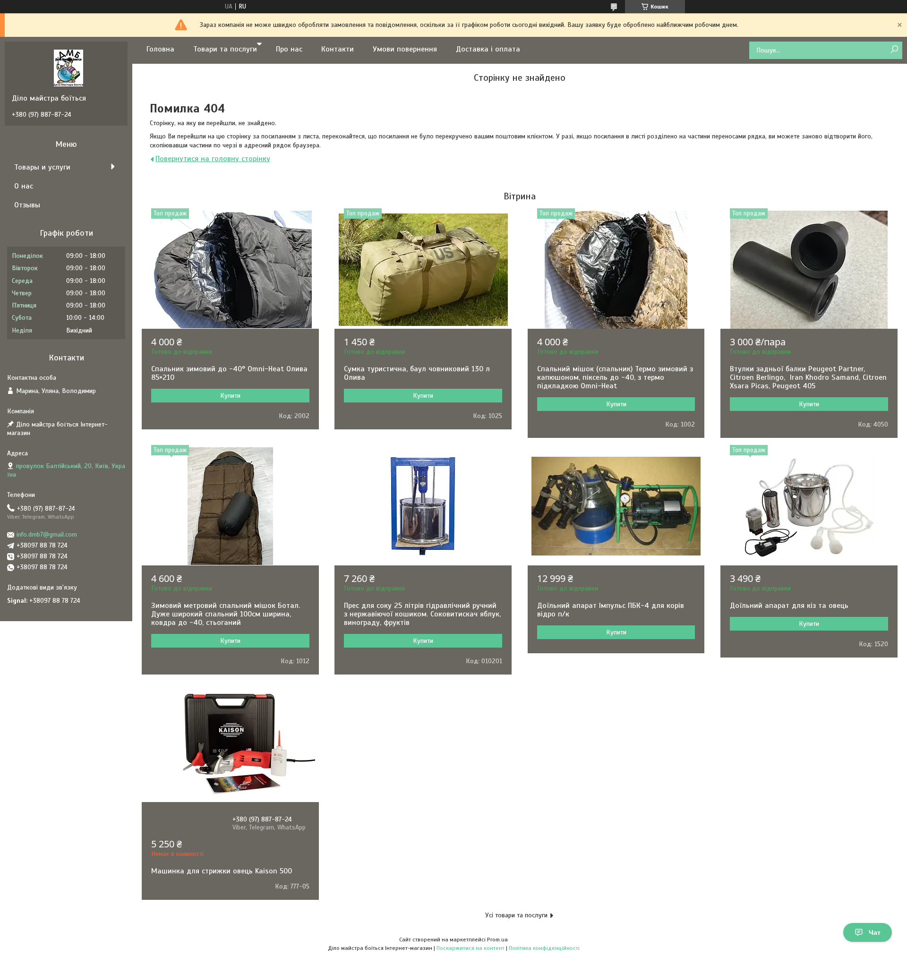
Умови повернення (405, 49)
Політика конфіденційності (544, 948)
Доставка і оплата (488, 49)
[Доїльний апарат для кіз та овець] (809, 506)
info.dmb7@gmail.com (47, 534)
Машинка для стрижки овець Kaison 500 (221, 871)
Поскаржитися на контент (470, 948)
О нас (23, 186)
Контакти (337, 49)
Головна (160, 49)
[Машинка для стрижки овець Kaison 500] (230, 743)
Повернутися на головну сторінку (212, 158)
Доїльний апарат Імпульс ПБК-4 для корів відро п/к (610, 609)
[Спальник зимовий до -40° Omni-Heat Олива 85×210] (230, 270)
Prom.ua (497, 939)
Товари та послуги (225, 49)
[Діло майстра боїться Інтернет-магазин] (68, 67)
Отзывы (27, 205)
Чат (875, 932)
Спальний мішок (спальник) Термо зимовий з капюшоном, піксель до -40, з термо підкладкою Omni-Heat (615, 377)
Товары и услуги (42, 167)
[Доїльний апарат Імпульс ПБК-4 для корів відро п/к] (616, 506)
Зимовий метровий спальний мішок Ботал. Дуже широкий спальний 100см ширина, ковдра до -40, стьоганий (225, 614)
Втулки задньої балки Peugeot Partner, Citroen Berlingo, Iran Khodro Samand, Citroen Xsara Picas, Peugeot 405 (808, 377)
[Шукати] (894, 50)
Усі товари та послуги (516, 915)
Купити (230, 396)
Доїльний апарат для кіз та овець (789, 605)
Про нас (289, 49)
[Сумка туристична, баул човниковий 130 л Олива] (423, 270)
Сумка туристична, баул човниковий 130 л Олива (417, 373)
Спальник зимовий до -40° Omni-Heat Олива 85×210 (229, 373)
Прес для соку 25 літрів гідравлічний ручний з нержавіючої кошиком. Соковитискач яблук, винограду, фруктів (422, 614)
